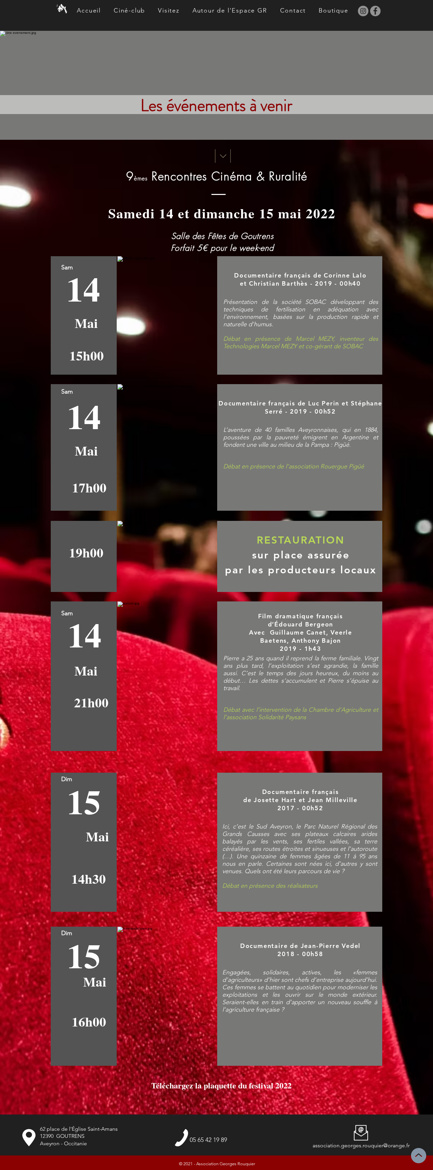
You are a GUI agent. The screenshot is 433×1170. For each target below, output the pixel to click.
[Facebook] (375, 11)
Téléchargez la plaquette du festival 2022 (222, 1085)
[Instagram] (363, 11)
